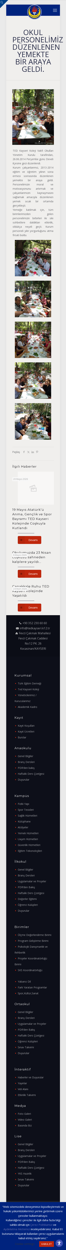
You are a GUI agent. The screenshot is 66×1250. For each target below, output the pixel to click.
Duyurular (23, 779)
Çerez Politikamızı (41, 1225)
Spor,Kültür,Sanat (28, 993)
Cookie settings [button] (25, 1244)
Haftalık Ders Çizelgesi (31, 773)
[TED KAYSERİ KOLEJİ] (34, 10)
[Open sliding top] (4, 4)
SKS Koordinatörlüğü (30, 970)
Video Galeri (25, 1119)
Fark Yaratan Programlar (32, 987)
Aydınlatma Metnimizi (16, 1229)
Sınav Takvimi (26, 1047)
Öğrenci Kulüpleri (28, 905)
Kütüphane (24, 821)
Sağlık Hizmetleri (27, 815)
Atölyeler (23, 827)
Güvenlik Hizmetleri (29, 845)
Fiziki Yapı (23, 804)
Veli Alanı (23, 1089)
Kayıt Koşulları (26, 725)
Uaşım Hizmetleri (28, 839)
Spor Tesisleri (26, 809)
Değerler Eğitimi (27, 899)
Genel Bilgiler (25, 756)
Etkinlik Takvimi (27, 1095)
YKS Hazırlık (25, 1173)
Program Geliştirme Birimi (33, 941)
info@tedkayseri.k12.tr (35, 628)
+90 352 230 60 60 (35, 623)
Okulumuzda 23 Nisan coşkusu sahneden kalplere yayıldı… (31, 557)
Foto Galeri (24, 1113)
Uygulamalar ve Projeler (32, 881)
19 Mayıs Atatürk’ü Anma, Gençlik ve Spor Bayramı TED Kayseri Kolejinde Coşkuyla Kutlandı (32, 519)
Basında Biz (25, 1125)
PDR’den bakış (26, 768)
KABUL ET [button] (46, 1244)
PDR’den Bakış (26, 887)
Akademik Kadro (27, 707)
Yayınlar (22, 1083)
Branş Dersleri (26, 762)
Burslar (22, 737)
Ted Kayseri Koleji (28, 689)
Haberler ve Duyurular (31, 1077)
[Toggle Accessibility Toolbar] (59, 1243)
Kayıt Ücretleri (26, 731)
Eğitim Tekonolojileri (30, 851)
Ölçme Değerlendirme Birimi (34, 935)
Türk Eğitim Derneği (29, 683)
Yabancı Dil (24, 981)
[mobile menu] (55, 10)
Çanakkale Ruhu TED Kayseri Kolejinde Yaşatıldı (30, 591)
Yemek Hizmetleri (28, 833)
